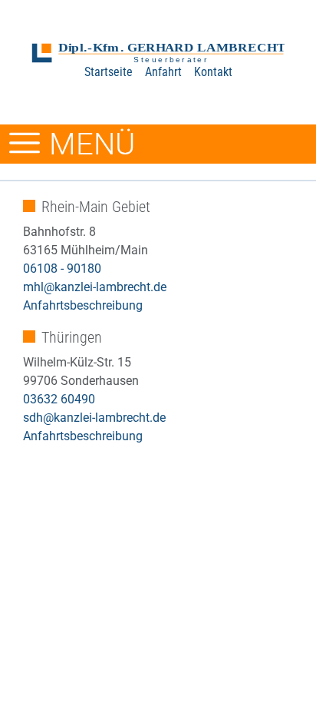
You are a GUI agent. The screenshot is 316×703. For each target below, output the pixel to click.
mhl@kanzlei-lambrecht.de (94, 287)
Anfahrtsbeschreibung (83, 305)
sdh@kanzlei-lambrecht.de (94, 417)
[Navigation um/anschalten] (24, 144)
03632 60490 (59, 399)
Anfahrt (163, 72)
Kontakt (213, 72)
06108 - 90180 (62, 268)
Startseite (108, 72)
